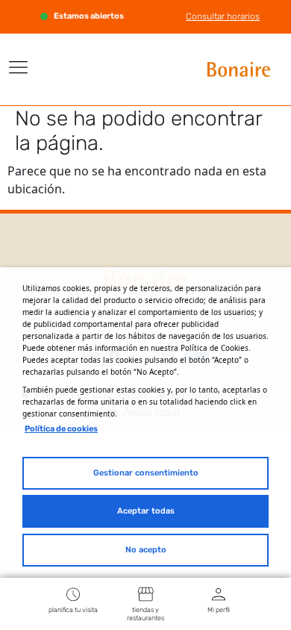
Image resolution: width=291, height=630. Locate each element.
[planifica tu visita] (73, 593)
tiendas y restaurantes (145, 614)
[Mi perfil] (218, 593)
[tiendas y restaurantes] (145, 593)
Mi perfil (218, 610)
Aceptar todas (146, 511)
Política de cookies (61, 429)
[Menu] (18, 67)
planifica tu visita (73, 610)
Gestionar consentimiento (145, 473)
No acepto (145, 550)
